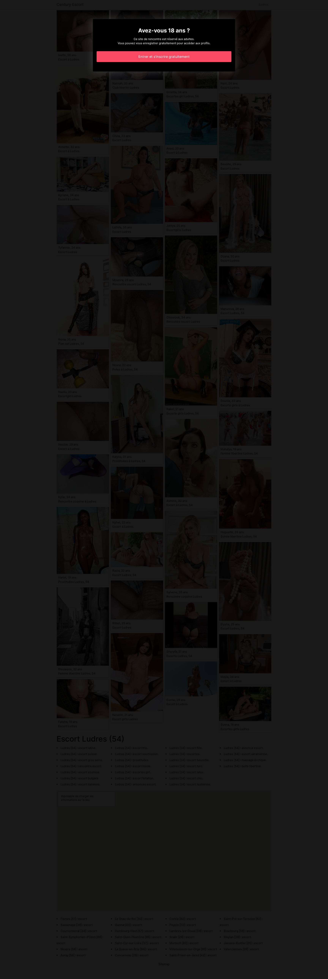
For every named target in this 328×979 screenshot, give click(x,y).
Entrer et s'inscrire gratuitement (164, 57)
